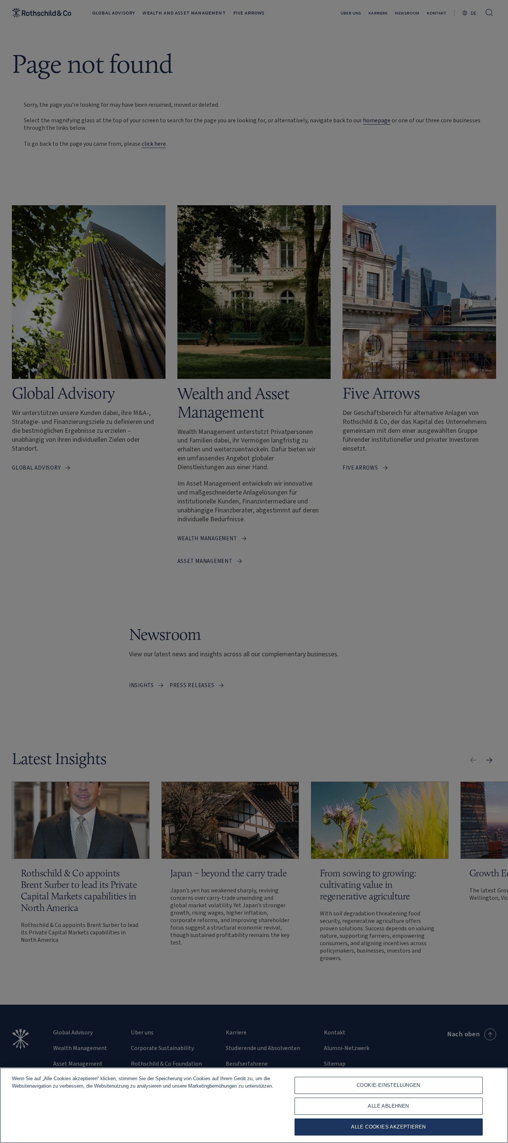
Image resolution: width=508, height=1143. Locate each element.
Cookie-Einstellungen (388, 1085)
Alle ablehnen (388, 1106)
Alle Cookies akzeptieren (388, 1127)
